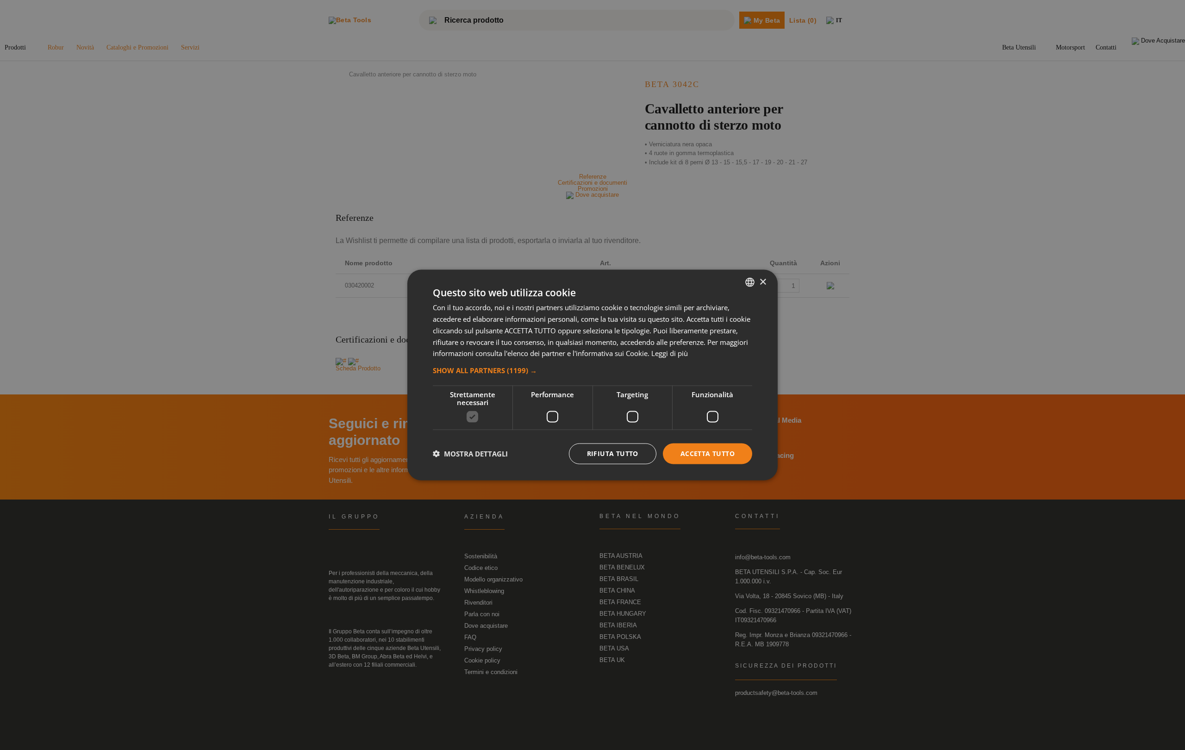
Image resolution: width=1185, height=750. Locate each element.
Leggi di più (669, 353)
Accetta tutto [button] (707, 453)
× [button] (762, 281)
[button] (592, 370)
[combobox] (750, 282)
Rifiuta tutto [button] (612, 453)
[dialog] (592, 375)
